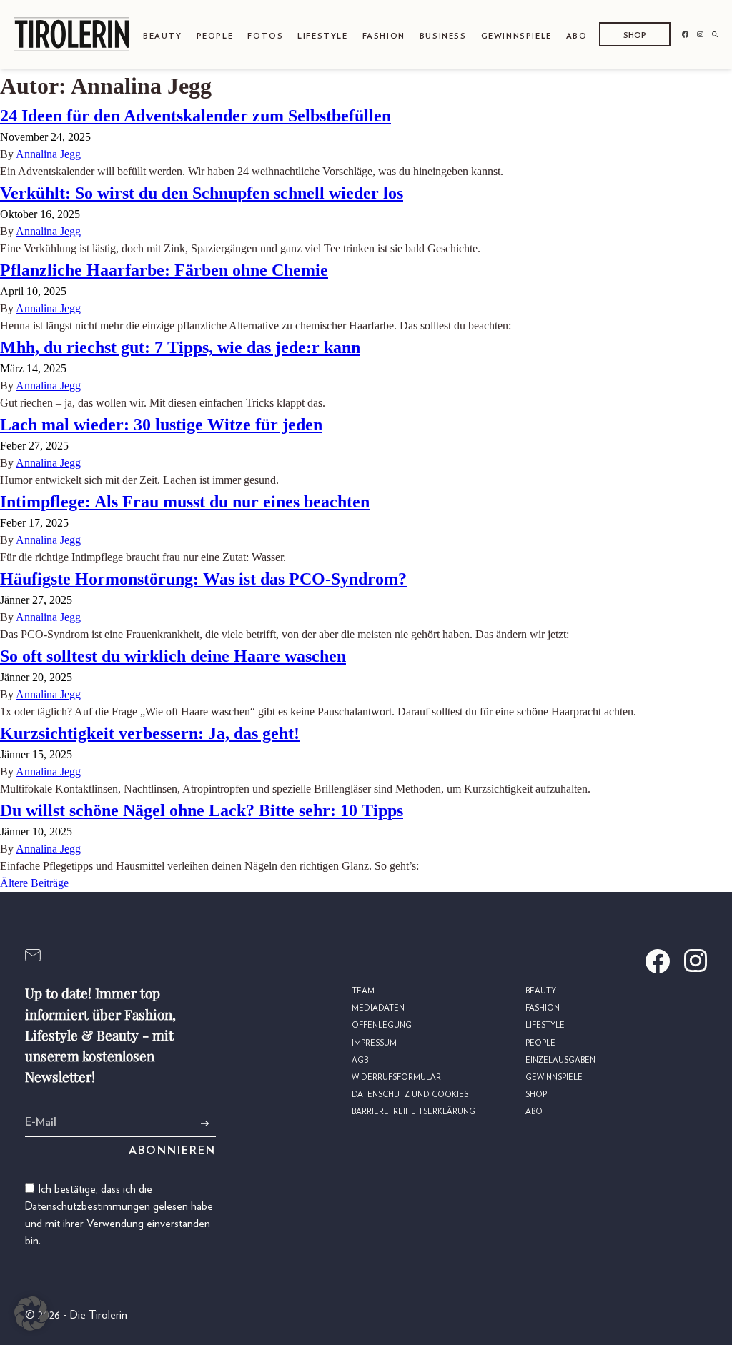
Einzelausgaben (560, 1060)
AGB (360, 1060)
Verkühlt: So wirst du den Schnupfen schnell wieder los (201, 193)
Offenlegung (382, 1025)
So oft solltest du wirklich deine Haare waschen (173, 656)
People (215, 36)
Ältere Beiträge (34, 883)
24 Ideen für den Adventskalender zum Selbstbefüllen (195, 115)
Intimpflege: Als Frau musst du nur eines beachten (185, 501)
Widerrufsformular (396, 1077)
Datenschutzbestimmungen (87, 1206)
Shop (634, 35)
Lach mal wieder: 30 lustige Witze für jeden (161, 424)
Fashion (383, 36)
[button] (31, 1313)
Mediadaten (378, 1008)
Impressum (374, 1043)
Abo (577, 36)
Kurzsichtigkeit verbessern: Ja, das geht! (150, 733)
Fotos (265, 36)
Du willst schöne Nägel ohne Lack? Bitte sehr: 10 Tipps (201, 810)
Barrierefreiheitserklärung (413, 1112)
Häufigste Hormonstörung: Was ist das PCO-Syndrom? (203, 579)
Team (363, 991)
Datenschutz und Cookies (410, 1094)
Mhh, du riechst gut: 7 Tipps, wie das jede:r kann (180, 347)
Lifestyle (322, 36)
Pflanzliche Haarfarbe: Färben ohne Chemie (164, 270)
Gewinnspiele (516, 36)
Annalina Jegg (48, 154)
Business (443, 36)
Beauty (162, 36)
